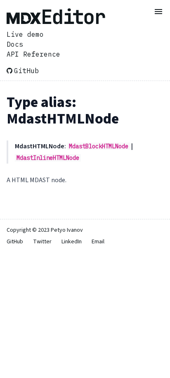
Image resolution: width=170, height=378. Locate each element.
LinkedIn (71, 242)
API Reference (33, 54)
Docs (15, 44)
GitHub (26, 71)
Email (98, 242)
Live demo (25, 34)
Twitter (42, 242)
